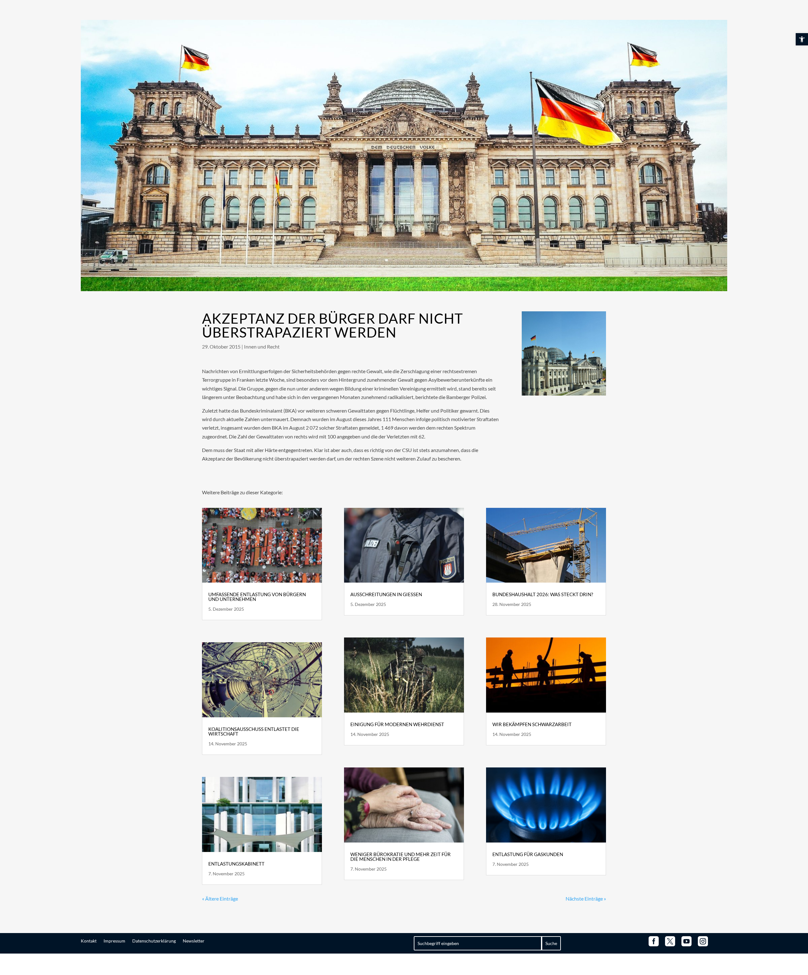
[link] (802, 39)
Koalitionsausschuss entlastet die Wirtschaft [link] (253, 731)
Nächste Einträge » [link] (586, 899)
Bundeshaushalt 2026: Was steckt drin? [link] (542, 594)
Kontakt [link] (89, 940)
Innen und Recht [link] (262, 346)
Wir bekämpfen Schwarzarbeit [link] (532, 724)
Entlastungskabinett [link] (236, 863)
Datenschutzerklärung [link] (154, 940)
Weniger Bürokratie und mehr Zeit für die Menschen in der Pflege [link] (400, 856)
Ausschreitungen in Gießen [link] (386, 594)
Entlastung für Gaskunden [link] (527, 854)
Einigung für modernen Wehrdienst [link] (397, 724)
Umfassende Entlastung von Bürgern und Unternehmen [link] (257, 596)
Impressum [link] (114, 940)
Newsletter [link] (194, 940)
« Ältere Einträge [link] (220, 899)
